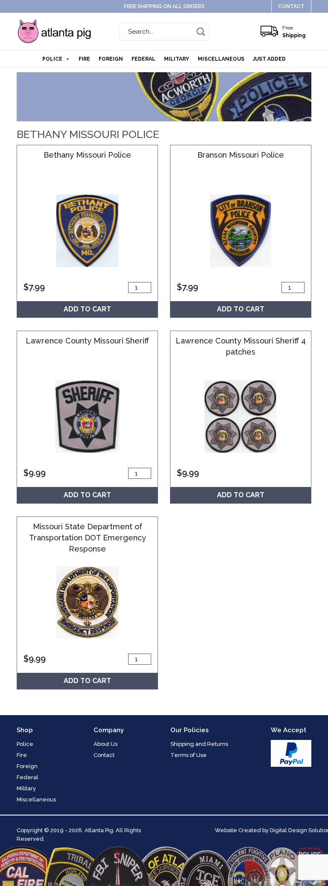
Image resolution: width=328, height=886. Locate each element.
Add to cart (87, 309)
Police (52, 59)
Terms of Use (188, 755)
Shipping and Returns (199, 744)
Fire (84, 59)
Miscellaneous (221, 59)
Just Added (269, 59)
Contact (291, 6)
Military (176, 59)
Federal (143, 59)
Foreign (111, 59)
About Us (105, 744)
